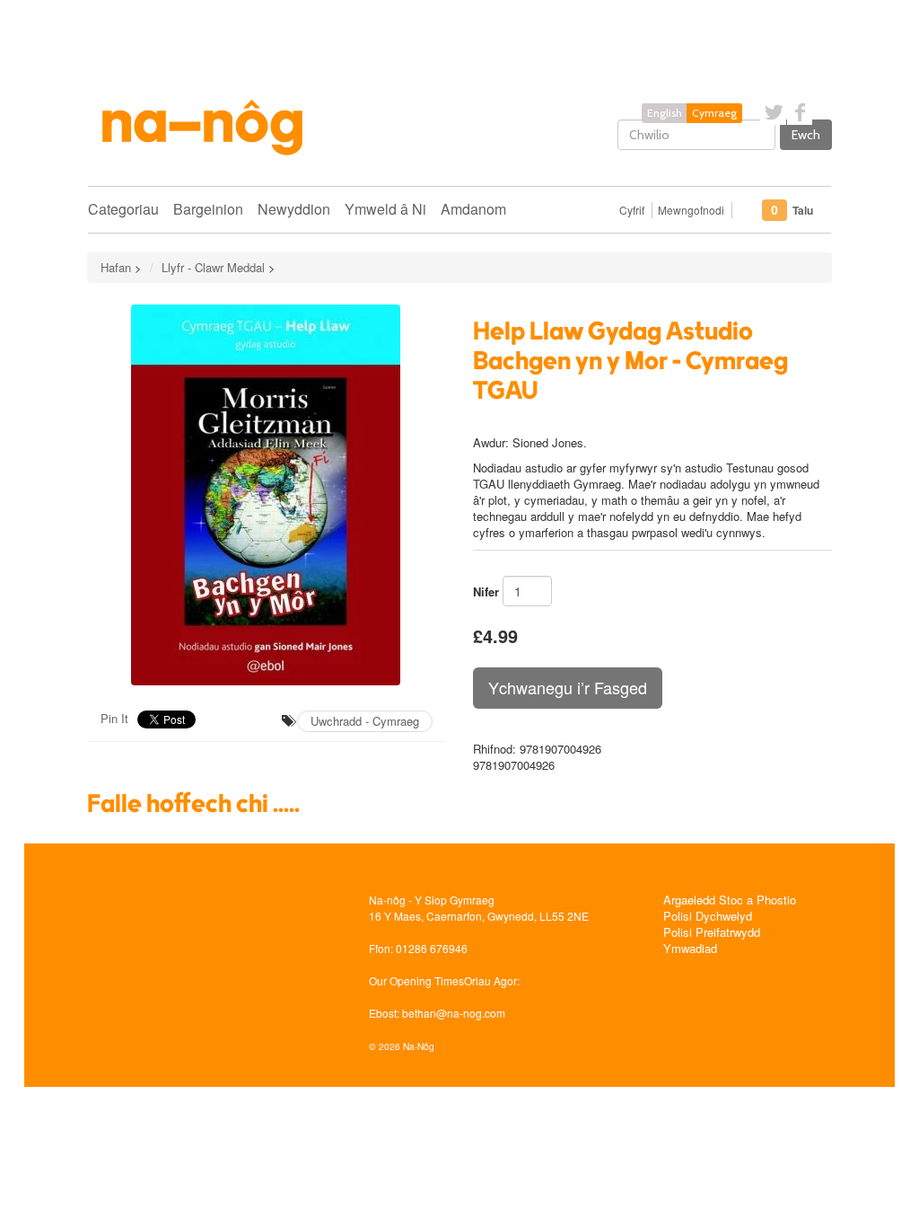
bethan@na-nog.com (453, 1012)
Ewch (806, 135)
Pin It (114, 718)
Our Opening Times (416, 980)
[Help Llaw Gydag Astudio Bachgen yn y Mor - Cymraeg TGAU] (267, 495)
